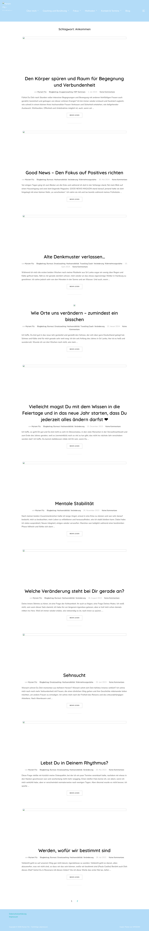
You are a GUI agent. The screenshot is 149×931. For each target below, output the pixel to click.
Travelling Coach (86, 263)
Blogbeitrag (53, 92)
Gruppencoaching (66, 92)
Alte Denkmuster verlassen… (74, 257)
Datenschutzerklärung (17, 914)
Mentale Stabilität (74, 503)
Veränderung (73, 179)
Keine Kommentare (107, 92)
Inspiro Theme (124, 927)
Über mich (32, 10)
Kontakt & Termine (110, 10)
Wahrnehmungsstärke (87, 179)
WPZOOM (136, 927)
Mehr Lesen (76, 115)
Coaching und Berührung (55, 10)
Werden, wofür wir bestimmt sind (74, 850)
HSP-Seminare (79, 92)
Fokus (76, 10)
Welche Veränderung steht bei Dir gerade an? (74, 591)
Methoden (90, 10)
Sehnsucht (74, 675)
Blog (127, 10)
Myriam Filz (41, 92)
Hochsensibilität (60, 179)
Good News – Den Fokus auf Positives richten (74, 172)
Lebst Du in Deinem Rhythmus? (74, 763)
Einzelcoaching (59, 263)
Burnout (50, 179)
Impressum (13, 917)
